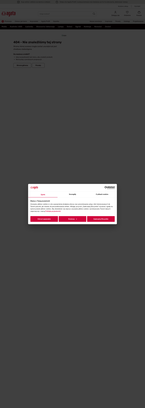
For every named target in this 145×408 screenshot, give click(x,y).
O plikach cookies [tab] (102, 194)
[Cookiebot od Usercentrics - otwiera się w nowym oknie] (106, 187)
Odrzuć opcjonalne (44, 219)
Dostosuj (71, 219)
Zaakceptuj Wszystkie (100, 219)
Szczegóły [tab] (72, 194)
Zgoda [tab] (43, 194)
